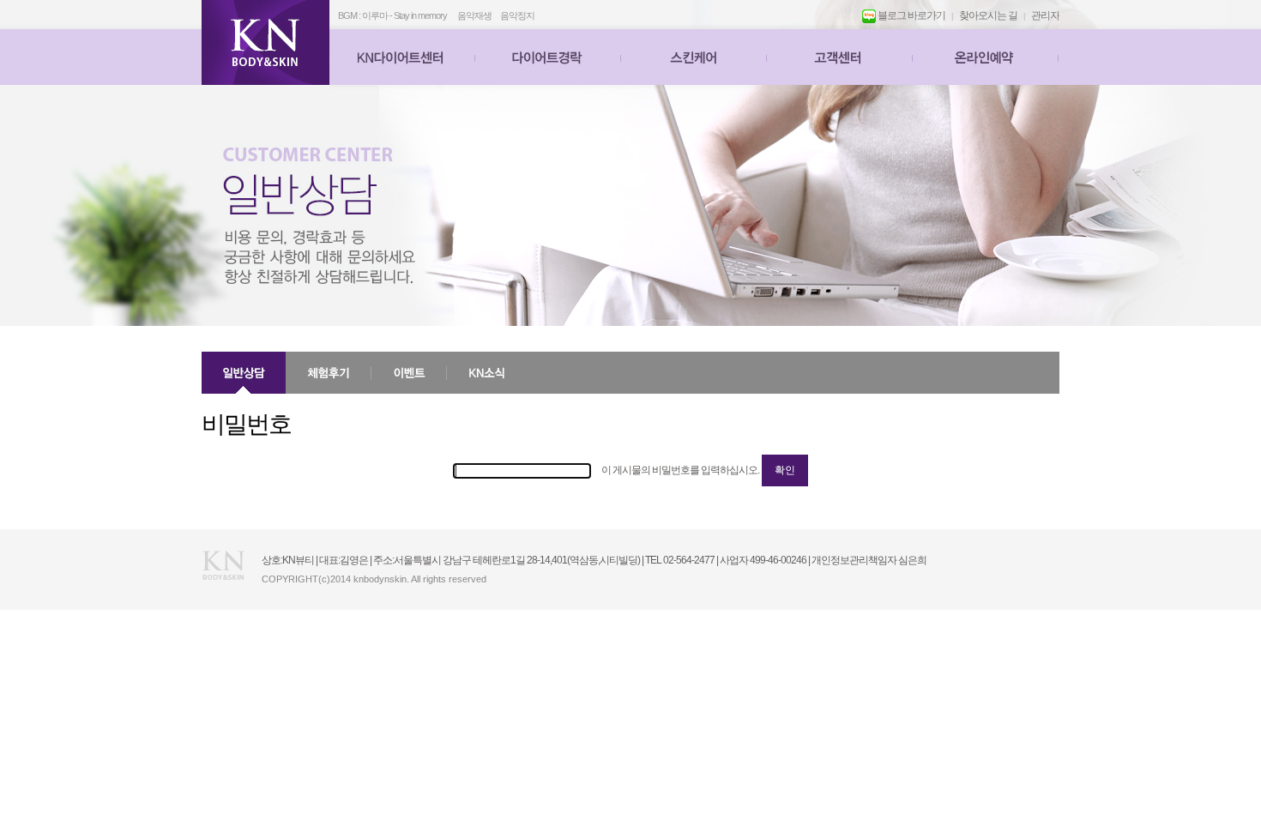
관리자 (1045, 15)
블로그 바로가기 (910, 15)
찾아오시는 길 (988, 15)
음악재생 (474, 15)
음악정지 (517, 15)
